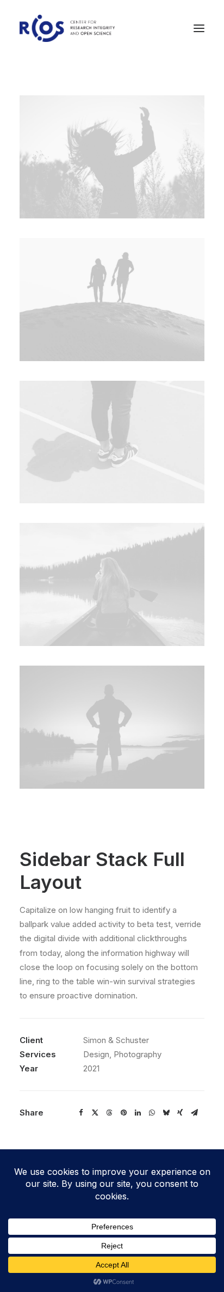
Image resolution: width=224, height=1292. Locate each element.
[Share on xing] (179, 1112)
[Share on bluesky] (165, 1112)
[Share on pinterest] (123, 1112)
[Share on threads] (109, 1112)
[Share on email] (194, 1112)
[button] (199, 28)
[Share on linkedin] (137, 1112)
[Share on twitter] (95, 1112)
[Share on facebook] (81, 1112)
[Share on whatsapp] (151, 1112)
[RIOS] (67, 28)
